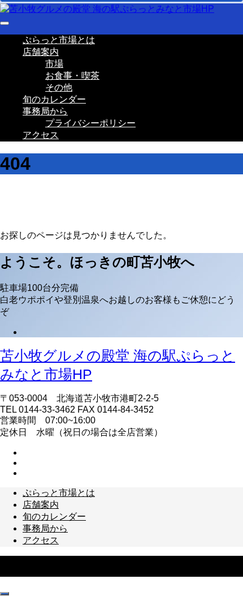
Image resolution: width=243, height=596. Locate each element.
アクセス (41, 135)
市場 (54, 63)
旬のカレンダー (54, 99)
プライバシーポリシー (90, 123)
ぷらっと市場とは (59, 40)
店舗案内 (41, 52)
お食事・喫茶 (72, 75)
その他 (58, 87)
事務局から (45, 111)
